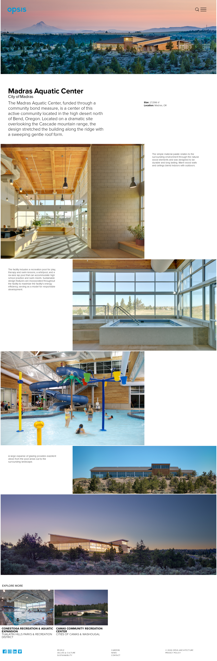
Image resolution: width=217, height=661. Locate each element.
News (114, 652)
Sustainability (64, 655)
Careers (115, 650)
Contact (115, 655)
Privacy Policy (173, 652)
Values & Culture (66, 652)
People (60, 650)
